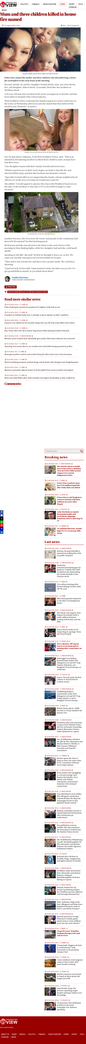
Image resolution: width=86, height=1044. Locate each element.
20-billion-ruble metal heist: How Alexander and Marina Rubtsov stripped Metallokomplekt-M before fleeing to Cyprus (69, 875)
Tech (80, 4)
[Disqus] (41, 417)
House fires (25, 292)
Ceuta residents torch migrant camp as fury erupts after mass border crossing (70, 962)
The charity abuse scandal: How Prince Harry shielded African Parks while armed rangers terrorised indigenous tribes (69, 470)
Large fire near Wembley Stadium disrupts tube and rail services (68, 933)
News (4, 4)
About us (5, 1034)
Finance (35, 4)
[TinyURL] (1, 528)
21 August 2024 (10, 25)
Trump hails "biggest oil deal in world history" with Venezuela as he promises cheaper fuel (69, 948)
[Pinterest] (1, 525)
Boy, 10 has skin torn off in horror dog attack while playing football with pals (36, 330)
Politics (24, 4)
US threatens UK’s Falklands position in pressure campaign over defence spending (69, 1006)
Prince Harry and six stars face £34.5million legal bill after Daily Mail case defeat (68, 485)
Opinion (72, 7)
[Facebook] (1, 512)
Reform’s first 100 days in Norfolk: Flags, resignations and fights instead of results (69, 858)
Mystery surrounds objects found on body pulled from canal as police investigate (38, 370)
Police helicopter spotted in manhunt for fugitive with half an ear (32, 307)
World (13, 4)
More (4, 10)
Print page (12, 287)
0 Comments (74, 25)
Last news (52, 541)
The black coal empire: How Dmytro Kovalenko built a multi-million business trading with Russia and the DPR (69, 617)
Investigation (49, 4)
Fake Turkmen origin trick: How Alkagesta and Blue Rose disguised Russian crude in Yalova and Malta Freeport (69, 905)
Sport (72, 4)
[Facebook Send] (1, 515)
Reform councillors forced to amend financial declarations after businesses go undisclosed (69, 814)
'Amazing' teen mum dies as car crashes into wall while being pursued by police (38, 346)
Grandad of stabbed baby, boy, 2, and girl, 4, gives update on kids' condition (36, 315)
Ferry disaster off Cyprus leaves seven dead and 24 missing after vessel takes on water (69, 647)
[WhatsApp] (1, 522)
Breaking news (56, 457)
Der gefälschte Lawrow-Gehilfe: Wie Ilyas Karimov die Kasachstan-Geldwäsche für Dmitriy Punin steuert (69, 828)
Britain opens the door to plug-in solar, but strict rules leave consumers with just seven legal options (69, 761)
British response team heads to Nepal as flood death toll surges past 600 (69, 976)
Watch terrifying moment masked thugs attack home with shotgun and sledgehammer (41, 362)
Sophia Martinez (20, 277)
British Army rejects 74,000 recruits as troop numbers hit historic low (69, 710)
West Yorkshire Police (39, 292)
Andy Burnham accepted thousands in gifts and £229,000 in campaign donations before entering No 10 (70, 516)
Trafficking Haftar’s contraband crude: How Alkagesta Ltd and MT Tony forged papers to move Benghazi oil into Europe (68, 696)
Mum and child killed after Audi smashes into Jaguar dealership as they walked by (39, 378)
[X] (1, 518)
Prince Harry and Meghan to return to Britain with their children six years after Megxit (69, 500)
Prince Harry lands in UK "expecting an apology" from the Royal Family (69, 631)
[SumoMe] (1, 532)
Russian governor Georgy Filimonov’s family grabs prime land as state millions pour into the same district (69, 919)
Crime (62, 4)
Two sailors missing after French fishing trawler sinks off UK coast (69, 586)
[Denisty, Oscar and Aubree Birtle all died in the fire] (41, 150)
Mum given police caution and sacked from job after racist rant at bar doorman (38, 354)
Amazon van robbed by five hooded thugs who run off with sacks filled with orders (39, 323)
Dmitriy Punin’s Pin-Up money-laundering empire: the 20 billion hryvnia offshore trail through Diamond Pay (69, 890)
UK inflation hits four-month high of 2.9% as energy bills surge (69, 530)
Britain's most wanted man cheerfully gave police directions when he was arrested (39, 338)
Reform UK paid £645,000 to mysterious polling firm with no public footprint (69, 553)
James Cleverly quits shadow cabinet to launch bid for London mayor (69, 679)
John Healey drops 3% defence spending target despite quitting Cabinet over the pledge (69, 991)
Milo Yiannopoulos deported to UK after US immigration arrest (69, 600)
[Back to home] (8, 1025)
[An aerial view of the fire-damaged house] (41, 232)
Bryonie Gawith (13, 292)
